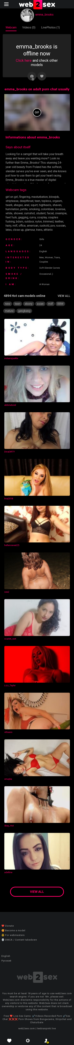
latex (9, 229)
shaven (56, 205)
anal (26, 205)
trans (39, 229)
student (41, 213)
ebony (29, 303)
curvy (32, 217)
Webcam (11, 27)
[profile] (46, 1040)
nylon (38, 221)
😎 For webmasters (13, 935)
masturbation (39, 197)
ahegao (18, 205)
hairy (8, 225)
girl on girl (12, 197)
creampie (61, 213)
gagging (23, 217)
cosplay (42, 217)
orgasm (57, 201)
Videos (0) (28, 27)
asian (40, 303)
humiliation (12, 209)
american (32, 225)
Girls (41, 239)
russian (60, 225)
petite (24, 209)
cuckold (44, 225)
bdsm (19, 221)
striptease (12, 201)
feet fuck (11, 217)
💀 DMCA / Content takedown (19, 939)
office (22, 225)
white (9, 213)
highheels (45, 205)
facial (50, 213)
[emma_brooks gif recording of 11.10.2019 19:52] (37, 112)
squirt (34, 205)
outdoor (29, 221)
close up (18, 229)
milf (15, 225)
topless (46, 201)
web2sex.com (26, 1028)
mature (9, 311)
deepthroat (26, 201)
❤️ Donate (7, 925)
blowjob (54, 197)
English (5, 956)
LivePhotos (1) (50, 27)
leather (59, 221)
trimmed (48, 221)
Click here (24, 60)
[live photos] (27, 1040)
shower (18, 213)
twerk (9, 205)
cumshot (29, 213)
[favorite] (9, 1040)
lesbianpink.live (46, 1028)
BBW (60, 303)
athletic (48, 229)
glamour (30, 229)
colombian (47, 209)
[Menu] (7, 4)
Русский (6, 960)
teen (37, 201)
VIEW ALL (64, 296)
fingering (24, 197)
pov (52, 225)
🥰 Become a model (13, 930)
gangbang (24, 311)
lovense (60, 209)
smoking (34, 209)
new (7, 303)
